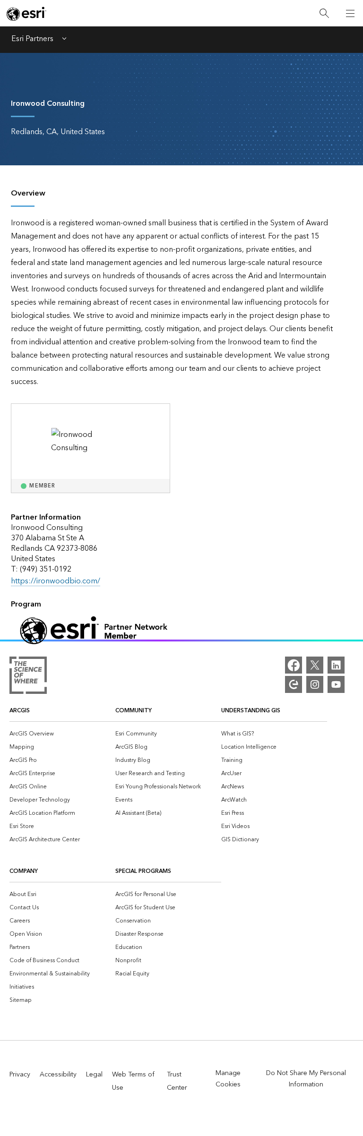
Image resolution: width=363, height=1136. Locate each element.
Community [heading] (133, 711)
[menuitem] (62, 733)
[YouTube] (336, 684)
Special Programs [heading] (143, 871)
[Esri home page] (26, 13)
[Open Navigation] (350, 13)
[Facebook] (293, 665)
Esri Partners (32, 39)
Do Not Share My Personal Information (306, 1079)
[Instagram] (314, 684)
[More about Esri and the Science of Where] (28, 677)
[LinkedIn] (336, 665)
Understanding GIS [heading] (250, 711)
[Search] (324, 13)
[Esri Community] (293, 684)
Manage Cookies (228, 1079)
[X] (314, 665)
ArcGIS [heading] (19, 711)
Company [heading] (23, 871)
